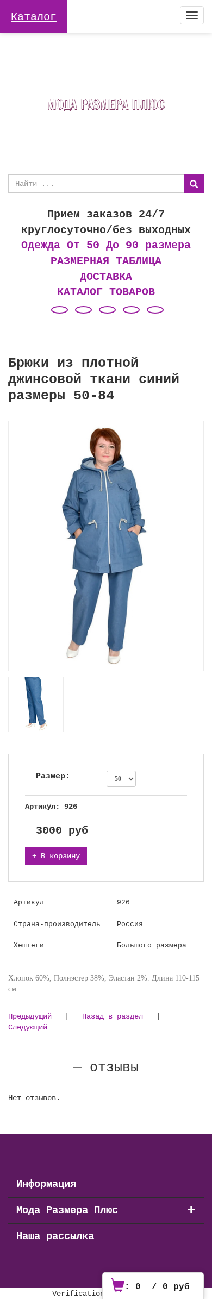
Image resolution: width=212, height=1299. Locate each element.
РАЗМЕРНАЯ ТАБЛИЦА (106, 261)
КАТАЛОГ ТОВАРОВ (106, 292)
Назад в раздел (112, 1016)
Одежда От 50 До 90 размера (106, 245)
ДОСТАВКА (106, 277)
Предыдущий (30, 1016)
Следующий (27, 1027)
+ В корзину (56, 856)
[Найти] (194, 183)
